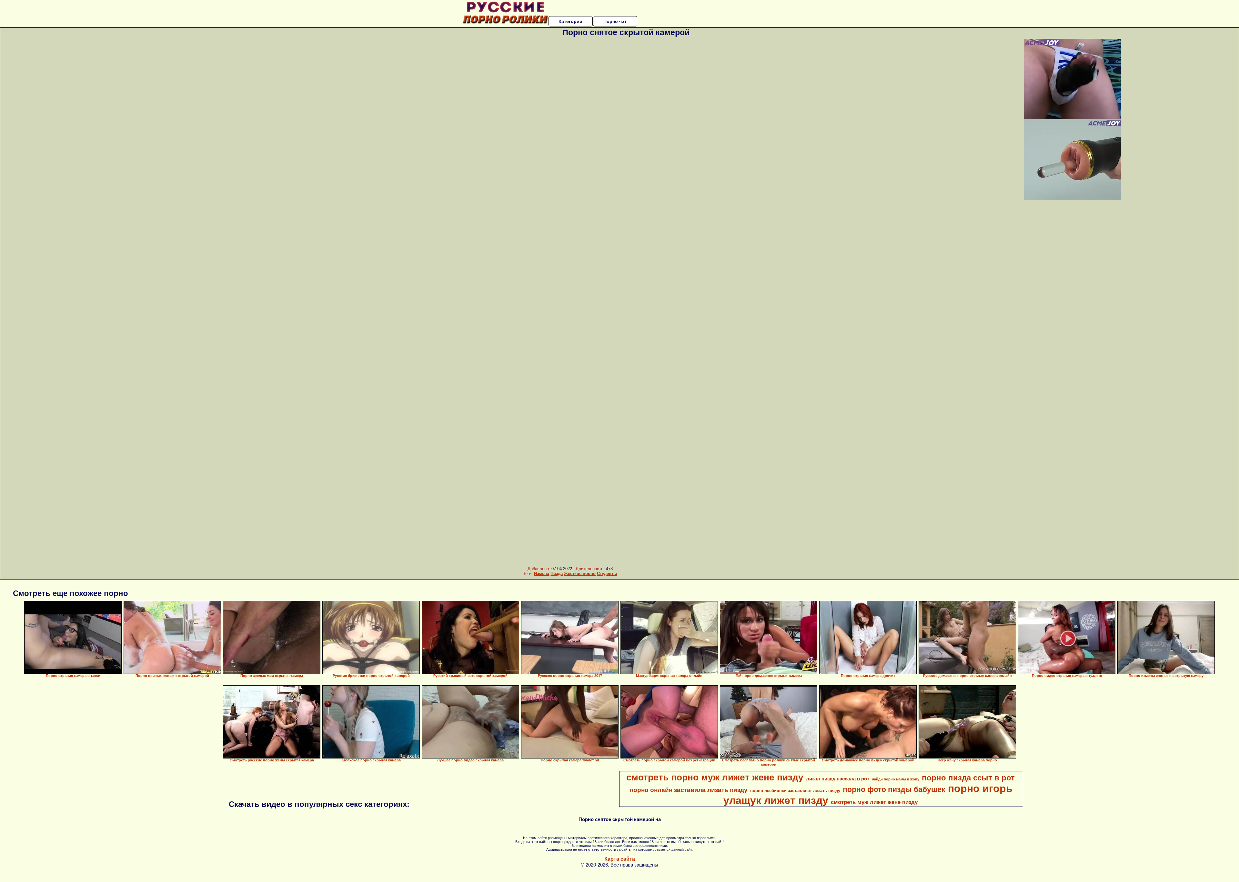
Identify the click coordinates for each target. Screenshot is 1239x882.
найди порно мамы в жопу (895, 779)
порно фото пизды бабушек (894, 789)
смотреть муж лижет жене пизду (874, 802)
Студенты (607, 573)
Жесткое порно (580, 573)
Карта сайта (619, 859)
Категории (570, 21)
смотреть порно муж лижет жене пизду (714, 777)
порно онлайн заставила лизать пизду (689, 790)
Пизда (556, 573)
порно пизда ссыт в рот (968, 777)
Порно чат (615, 21)
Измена (541, 573)
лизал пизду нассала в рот (837, 778)
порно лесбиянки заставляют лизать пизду (795, 790)
